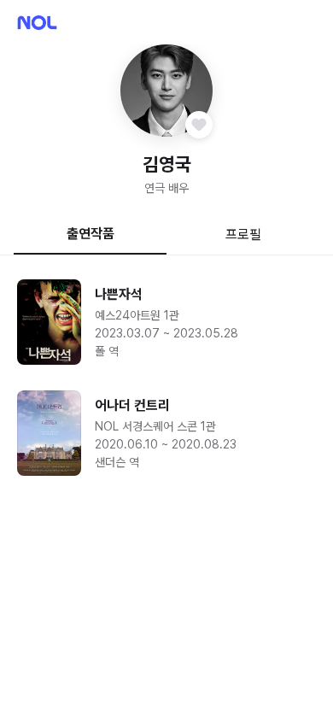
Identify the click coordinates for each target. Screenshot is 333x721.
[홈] (37, 22)
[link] (166, 322)
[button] (166, 90)
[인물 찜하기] (199, 124)
